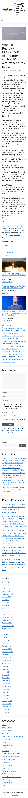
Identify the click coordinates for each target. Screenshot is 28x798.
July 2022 (5, 689)
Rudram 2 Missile (10, 328)
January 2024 (7, 649)
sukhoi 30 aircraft (19, 341)
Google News (15, 235)
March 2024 (6, 643)
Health (4, 742)
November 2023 (7, 655)
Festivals (5, 733)
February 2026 (7, 588)
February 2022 (7, 701)
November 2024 (7, 620)
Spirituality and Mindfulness (11, 777)
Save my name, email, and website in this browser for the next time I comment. (14, 406)
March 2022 (6, 698)
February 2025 (7, 614)
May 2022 (5, 695)
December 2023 (7, 652)
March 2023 (6, 678)
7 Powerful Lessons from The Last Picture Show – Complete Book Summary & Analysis (13, 475)
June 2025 (5, 603)
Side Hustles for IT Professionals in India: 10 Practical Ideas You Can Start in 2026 (14, 482)
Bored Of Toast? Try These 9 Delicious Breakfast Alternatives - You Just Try (13, 562)
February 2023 (7, 681)
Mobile (18, 228)
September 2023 (8, 660)
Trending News (7, 282)
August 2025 (6, 597)
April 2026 (5, 582)
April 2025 (5, 608)
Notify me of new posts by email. (15, 419)
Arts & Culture (7, 728)
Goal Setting (6, 739)
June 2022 (5, 692)
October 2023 (7, 657)
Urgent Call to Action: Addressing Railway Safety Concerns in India (13, 541)
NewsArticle (6, 768)
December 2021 (7, 707)
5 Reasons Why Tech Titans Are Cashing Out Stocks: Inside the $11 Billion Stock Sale (14, 313)
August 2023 (6, 663)
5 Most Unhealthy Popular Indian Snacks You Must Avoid (13, 567)
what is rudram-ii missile (10, 344)
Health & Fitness (7, 745)
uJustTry (5, 293)
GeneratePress (14, 795)
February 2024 (7, 646)
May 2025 (5, 605)
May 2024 (5, 637)
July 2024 (5, 631)
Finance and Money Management (13, 736)
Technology (8, 325)
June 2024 (6, 634)
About (4, 725)
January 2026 (6, 591)
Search (4, 443)
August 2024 (6, 629)
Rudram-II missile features (11, 338)
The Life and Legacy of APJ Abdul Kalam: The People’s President (13, 287)
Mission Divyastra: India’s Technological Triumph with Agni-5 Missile (14, 274)
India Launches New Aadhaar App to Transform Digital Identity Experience (13, 489)
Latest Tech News (8, 226)
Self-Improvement (8, 774)
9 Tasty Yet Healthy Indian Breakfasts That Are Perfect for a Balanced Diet (14, 552)
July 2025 (5, 600)
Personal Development (10, 771)
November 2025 (7, 594)
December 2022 (7, 686)
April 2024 (5, 640)
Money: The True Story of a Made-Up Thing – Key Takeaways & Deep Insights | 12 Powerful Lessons (14, 461)
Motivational (6, 762)
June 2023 (6, 669)
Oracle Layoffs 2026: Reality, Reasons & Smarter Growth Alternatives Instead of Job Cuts (13, 468)
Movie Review (7, 765)
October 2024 (7, 623)
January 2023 (7, 683)
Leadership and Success (10, 756)
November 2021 (7, 709)
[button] (26, 21)
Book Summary (7, 731)
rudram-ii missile (17, 336)
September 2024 (8, 626)
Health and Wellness (9, 748)
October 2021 (6, 712)
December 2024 (7, 617)
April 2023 (5, 675)
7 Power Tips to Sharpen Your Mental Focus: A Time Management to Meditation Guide (13, 348)
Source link (6, 245)
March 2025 (6, 611)
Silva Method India (8, 504)
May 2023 (5, 672)
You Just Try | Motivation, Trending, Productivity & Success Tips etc (19, 9)
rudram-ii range (7, 341)
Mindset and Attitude (9, 759)
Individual (5, 751)
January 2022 (6, 704)
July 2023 (5, 666)
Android (7, 233)
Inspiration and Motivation (11, 754)
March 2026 (6, 585)
